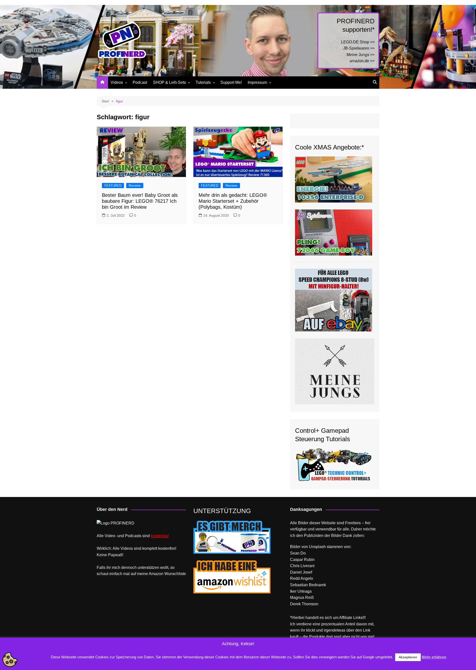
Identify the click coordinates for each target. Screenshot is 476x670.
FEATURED (112, 185)
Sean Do (298, 553)
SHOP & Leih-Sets (169, 82)
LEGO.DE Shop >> (358, 42)
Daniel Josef (301, 572)
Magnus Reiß (302, 597)
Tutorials (203, 82)
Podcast (140, 82)
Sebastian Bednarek (308, 585)
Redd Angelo (301, 578)
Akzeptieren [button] (408, 657)
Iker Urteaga (301, 591)
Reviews (135, 185)
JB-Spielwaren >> (359, 48)
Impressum (257, 82)
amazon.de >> (362, 61)
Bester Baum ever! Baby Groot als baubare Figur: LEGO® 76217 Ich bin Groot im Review (140, 201)
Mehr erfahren (434, 657)
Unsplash (317, 547)
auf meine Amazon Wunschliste (158, 574)
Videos (117, 82)
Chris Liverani (302, 566)
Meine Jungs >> (361, 55)
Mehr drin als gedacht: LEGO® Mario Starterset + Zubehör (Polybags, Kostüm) (233, 201)
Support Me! (231, 82)
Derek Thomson (304, 604)
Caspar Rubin (302, 559)
